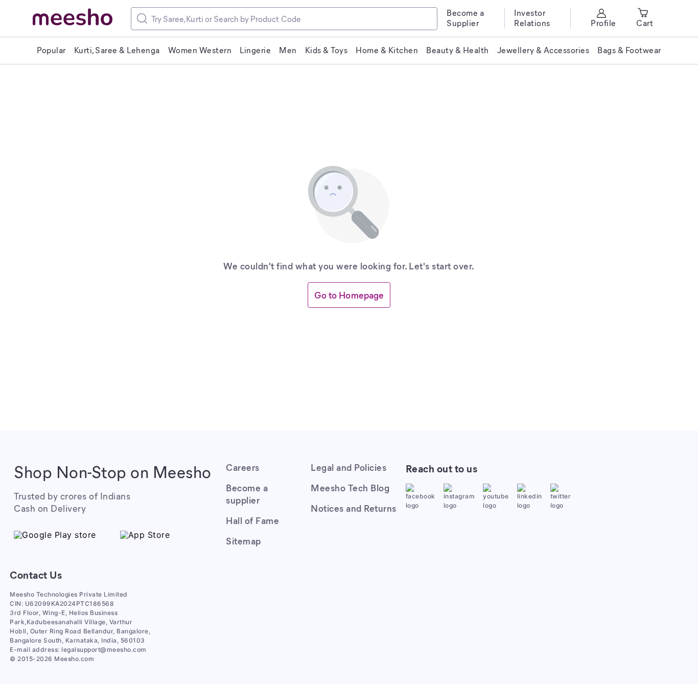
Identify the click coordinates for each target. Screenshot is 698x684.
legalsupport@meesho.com (104, 649)
